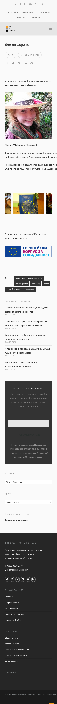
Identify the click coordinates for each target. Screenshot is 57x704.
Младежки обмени (13, 608)
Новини (21, 81)
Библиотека (27, 12)
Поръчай (35, 18)
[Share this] (8, 62)
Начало (10, 81)
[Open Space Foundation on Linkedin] (33, 579)
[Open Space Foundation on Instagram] (12, 579)
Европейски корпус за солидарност (20, 289)
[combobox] (28, 482)
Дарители (9, 597)
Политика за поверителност (17, 650)
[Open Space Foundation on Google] (23, 579)
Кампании (22, 18)
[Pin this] (32, 62)
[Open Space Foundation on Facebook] (7, 579)
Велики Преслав (21, 284)
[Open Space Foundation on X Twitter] (17, 579)
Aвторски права (12, 644)
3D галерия (12, 12)
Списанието (44, 12)
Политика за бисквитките (16, 655)
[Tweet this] (13, 62)
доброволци (35, 284)
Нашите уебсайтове (14, 620)
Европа (46, 284)
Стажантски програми (15, 614)
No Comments (31, 55)
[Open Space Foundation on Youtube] (28, 579)
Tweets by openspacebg (17, 520)
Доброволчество (12, 603)
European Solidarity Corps (32, 278)
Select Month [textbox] (12, 502)
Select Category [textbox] (14, 482)
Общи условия (11, 638)
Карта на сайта (12, 661)
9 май (17, 278)
